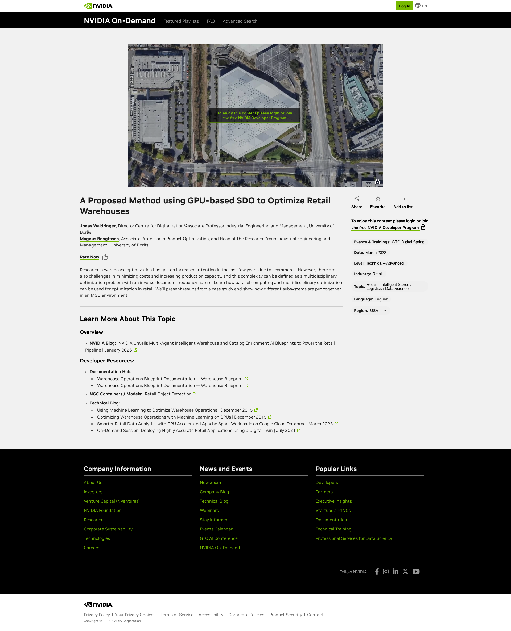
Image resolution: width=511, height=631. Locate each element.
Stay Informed (214, 519)
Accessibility (211, 614)
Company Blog (214, 491)
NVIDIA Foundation (103, 510)
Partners (324, 491)
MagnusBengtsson (99, 238)
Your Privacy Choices (135, 614)
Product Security (285, 614)
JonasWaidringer (98, 225)
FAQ (211, 21)
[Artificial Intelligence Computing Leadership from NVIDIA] (98, 6)
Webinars (209, 510)
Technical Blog (214, 501)
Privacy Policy (97, 614)
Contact (315, 614)
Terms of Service (176, 614)
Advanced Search (240, 21)
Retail (377, 274)
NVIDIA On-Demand (220, 547)
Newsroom (210, 482)
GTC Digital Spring (408, 242)
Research (93, 519)
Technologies (97, 538)
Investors (93, 491)
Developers (327, 482)
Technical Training (334, 529)
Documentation (331, 519)
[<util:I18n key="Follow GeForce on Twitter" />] (405, 571)
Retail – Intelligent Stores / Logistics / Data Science (388, 286)
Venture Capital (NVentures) (112, 501)
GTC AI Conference (219, 538)
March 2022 (375, 252)
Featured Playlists (181, 21)
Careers (91, 547)
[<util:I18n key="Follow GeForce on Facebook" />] (377, 571)
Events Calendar (216, 529)
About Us (93, 482)
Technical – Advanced (385, 263)
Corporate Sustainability (108, 529)
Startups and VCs (333, 510)
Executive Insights (334, 501)
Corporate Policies (246, 614)
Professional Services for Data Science (354, 538)
